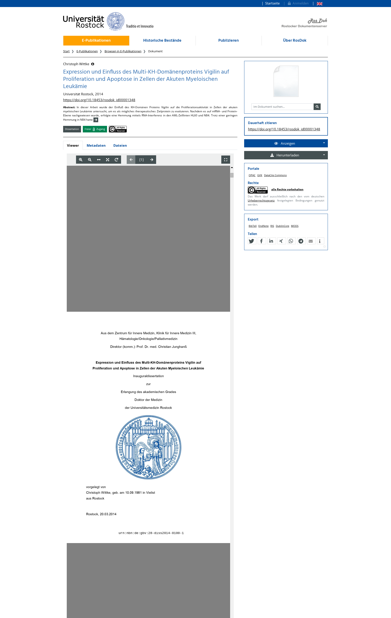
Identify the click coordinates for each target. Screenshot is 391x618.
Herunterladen (287, 155)
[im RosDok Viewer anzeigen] (286, 81)
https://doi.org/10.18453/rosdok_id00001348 (99, 100)
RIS (272, 226)
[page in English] (317, 3)
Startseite (272, 3)
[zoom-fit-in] (107, 160)
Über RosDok (294, 40)
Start (66, 51)
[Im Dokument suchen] (317, 106)
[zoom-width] (98, 160)
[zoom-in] (80, 160)
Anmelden (300, 3)
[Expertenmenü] (324, 246)
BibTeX (253, 226)
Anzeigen (287, 143)
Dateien (120, 145)
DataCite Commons (275, 175)
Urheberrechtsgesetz (261, 200)
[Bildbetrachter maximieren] (225, 160)
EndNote (263, 226)
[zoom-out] (89, 160)
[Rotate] (116, 160)
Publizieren (228, 40)
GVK (259, 175)
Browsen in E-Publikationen (123, 51)
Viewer (73, 145)
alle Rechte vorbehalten (287, 189)
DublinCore (282, 226)
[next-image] (151, 159)
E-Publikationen (96, 40)
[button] (251, 241)
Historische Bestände (162, 40)
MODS (294, 226)
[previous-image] (131, 159)
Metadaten (96, 145)
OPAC (252, 175)
